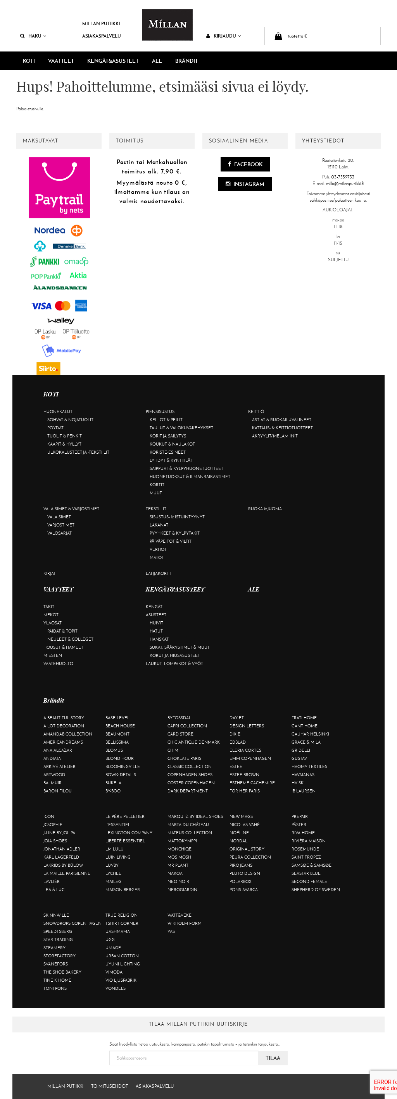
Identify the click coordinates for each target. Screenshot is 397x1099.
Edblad (238, 742)
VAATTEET (61, 60)
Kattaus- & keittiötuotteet (282, 427)
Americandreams (63, 742)
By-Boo (113, 791)
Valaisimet (59, 516)
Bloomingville (122, 766)
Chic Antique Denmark (193, 742)
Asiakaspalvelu (101, 36)
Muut (156, 492)
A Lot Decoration (63, 726)
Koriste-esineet (168, 452)
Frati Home (304, 717)
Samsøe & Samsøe (311, 865)
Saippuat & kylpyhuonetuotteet (186, 468)
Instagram (248, 183)
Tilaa (273, 1057)
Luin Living (118, 857)
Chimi (173, 750)
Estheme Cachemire (252, 782)
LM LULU (114, 849)
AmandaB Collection (67, 734)
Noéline (239, 832)
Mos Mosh (179, 857)
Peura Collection (250, 857)
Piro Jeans (241, 865)
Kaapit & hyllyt (64, 444)
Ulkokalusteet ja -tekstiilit (78, 452)
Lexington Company (128, 832)
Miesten (52, 655)
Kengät (154, 606)
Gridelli (301, 750)
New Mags (241, 816)
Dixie (235, 734)
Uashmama (117, 931)
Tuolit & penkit (64, 436)
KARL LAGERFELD (61, 857)
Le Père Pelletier (125, 816)
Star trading (58, 939)
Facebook (247, 164)
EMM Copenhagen (250, 758)
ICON (48, 816)
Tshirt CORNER (121, 923)
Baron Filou (57, 791)
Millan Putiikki (101, 23)
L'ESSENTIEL (117, 824)
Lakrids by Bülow (63, 865)
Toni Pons (55, 988)
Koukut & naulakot (172, 444)
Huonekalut (57, 411)
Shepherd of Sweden (316, 889)
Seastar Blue (306, 873)
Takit (48, 606)
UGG (110, 939)
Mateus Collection (189, 832)
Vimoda (114, 972)
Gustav (299, 758)
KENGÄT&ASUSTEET (113, 60)
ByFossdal (179, 717)
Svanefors (55, 964)
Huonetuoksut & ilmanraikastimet (190, 476)
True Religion (121, 915)
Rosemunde (305, 849)
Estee (236, 766)
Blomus (114, 750)
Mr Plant (177, 865)
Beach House (120, 726)
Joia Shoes (55, 841)
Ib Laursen (304, 791)
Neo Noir (178, 881)
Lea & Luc (53, 889)
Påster (299, 824)
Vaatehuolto (58, 663)
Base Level (117, 717)
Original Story (247, 849)
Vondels (115, 988)
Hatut (156, 631)
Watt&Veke (179, 915)
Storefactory (59, 955)
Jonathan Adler (61, 849)
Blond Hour (119, 758)
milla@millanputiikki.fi (345, 183)
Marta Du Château (188, 824)
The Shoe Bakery (62, 972)
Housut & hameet (63, 647)
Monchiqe (179, 849)
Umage (113, 947)
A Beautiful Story (63, 717)
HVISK (298, 782)
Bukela (113, 782)
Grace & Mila (306, 742)
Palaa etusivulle (29, 108)
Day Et (237, 717)
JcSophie (52, 824)
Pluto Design (245, 873)
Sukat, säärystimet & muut (180, 647)
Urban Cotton (122, 955)
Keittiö (256, 411)
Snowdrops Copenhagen (72, 923)
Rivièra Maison (309, 841)
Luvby (112, 865)
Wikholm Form (184, 923)
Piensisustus (160, 411)
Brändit (186, 60)
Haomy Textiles (309, 766)
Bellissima (117, 742)
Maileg (113, 881)
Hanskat (159, 639)
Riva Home (303, 832)
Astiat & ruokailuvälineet (281, 419)
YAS (171, 931)
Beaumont (117, 734)
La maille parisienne (66, 873)
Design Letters (247, 726)
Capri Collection (187, 726)
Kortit (157, 484)
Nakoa (175, 873)
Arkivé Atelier (59, 766)
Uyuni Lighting (122, 964)
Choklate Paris (184, 758)
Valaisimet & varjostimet (71, 508)
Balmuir (52, 782)
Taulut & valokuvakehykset (181, 427)
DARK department (187, 791)
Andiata (52, 758)
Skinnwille (56, 915)
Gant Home (305, 726)
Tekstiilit (156, 508)
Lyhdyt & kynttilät (171, 460)
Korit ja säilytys (168, 436)
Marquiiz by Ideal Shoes (195, 816)
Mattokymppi (182, 841)
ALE (157, 60)
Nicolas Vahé (245, 824)
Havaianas (303, 774)
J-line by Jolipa (59, 832)
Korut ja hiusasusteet (175, 655)
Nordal (238, 841)
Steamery (54, 947)
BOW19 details (120, 774)
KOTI (29, 60)
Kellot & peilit (166, 419)
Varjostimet (60, 525)
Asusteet (156, 614)
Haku (34, 36)
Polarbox (241, 881)
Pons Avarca (244, 889)
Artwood (54, 774)
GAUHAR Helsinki (310, 734)
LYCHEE (113, 873)
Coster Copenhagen (191, 782)
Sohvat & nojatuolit (70, 419)
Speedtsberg (57, 931)
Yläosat (52, 623)
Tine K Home (57, 980)
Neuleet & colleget (70, 639)
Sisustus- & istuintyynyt (177, 516)
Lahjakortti (159, 573)
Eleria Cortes (245, 750)
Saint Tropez (306, 857)
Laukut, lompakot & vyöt (174, 663)
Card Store (180, 734)
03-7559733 (342, 177)
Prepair (300, 816)
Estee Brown (244, 774)
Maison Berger (122, 889)
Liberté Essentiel (125, 841)
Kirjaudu (225, 36)
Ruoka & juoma (265, 508)
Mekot (51, 614)
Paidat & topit (62, 631)
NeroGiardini (182, 889)
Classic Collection (189, 766)
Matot (157, 557)
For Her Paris (245, 791)
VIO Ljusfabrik (120, 980)
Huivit (156, 623)
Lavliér (51, 881)
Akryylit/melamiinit (275, 436)
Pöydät (55, 427)
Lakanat (159, 525)
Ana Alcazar (57, 750)
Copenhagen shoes (189, 774)
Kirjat (49, 573)
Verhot (158, 549)
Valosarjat (59, 533)
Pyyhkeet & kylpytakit (175, 533)
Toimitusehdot (109, 1086)
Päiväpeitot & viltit (171, 541)
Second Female (309, 881)
